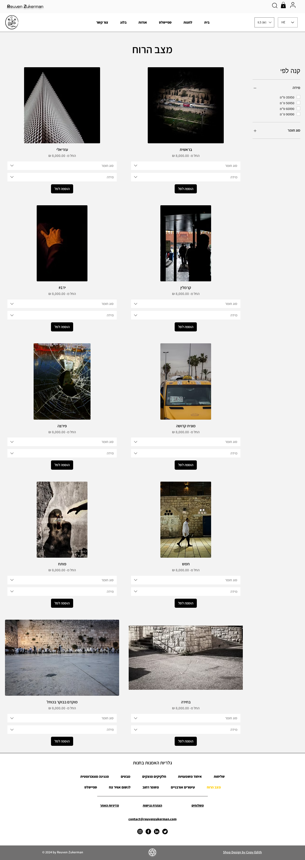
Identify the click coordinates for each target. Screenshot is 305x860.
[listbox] (264, 22)
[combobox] (185, 165)
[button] (283, 5)
